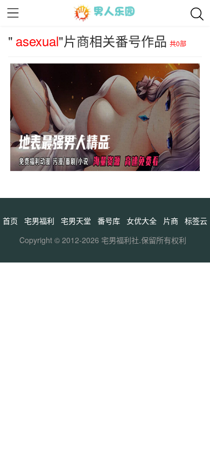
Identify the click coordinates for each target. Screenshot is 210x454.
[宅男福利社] (105, 13)
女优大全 (142, 220)
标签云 (196, 220)
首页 (10, 220)
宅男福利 (39, 220)
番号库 (108, 220)
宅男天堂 (76, 220)
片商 (170, 220)
